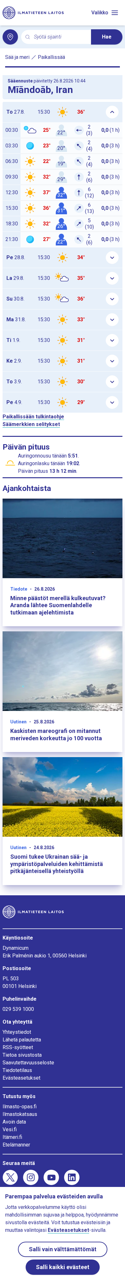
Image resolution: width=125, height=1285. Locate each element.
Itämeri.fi (12, 1137)
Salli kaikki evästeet (62, 1267)
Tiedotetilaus (17, 1070)
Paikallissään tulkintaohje (33, 417)
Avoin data (14, 1122)
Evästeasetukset (21, 1078)
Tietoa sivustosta (22, 1055)
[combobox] (60, 37)
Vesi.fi (10, 1129)
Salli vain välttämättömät (62, 1249)
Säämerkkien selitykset (31, 424)
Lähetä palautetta (22, 1040)
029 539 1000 (18, 1009)
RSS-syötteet (18, 1047)
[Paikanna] (10, 37)
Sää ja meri (17, 57)
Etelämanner (16, 1145)
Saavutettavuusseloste (28, 1063)
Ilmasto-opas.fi (20, 1107)
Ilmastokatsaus (20, 1114)
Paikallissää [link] (51, 57)
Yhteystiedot (17, 1032)
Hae (107, 37)
